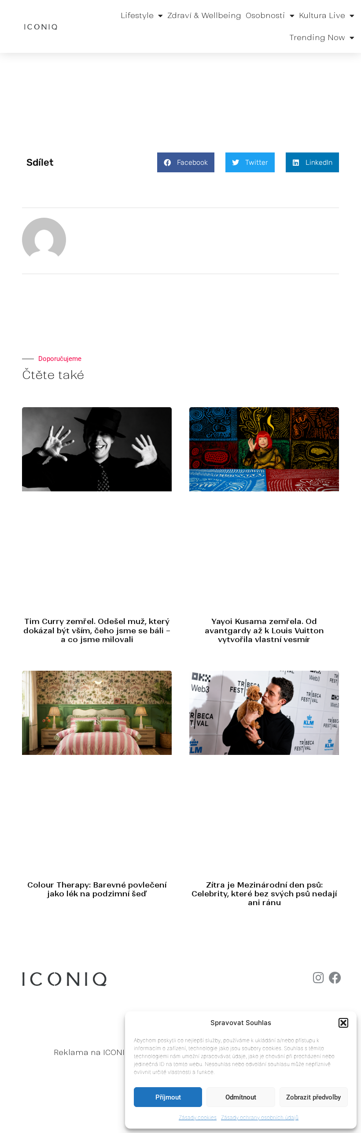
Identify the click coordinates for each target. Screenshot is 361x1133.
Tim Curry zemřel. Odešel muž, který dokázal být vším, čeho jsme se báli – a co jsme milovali (96, 630)
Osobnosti (265, 15)
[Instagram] (318, 978)
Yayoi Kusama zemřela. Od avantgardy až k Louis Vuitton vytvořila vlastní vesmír (264, 630)
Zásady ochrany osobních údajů (259, 1117)
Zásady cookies (198, 1117)
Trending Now (317, 37)
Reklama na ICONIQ (92, 1052)
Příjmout (168, 1097)
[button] (343, 1022)
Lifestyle (137, 15)
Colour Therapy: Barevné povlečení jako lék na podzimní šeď (96, 889)
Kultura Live (322, 15)
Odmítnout (240, 1097)
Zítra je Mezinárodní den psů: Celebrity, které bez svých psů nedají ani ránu (264, 894)
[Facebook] (335, 978)
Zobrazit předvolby (313, 1097)
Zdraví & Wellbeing (204, 15)
